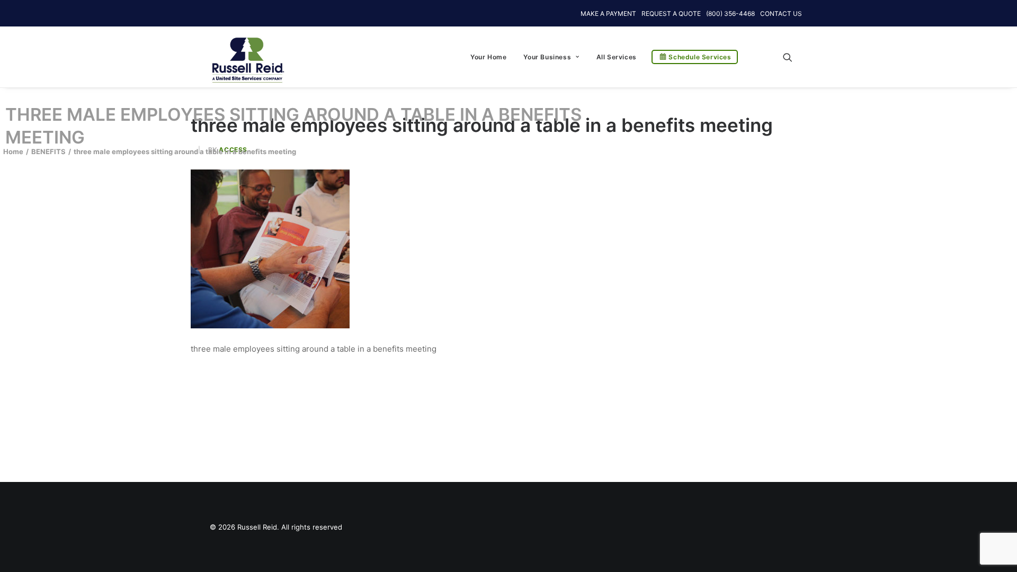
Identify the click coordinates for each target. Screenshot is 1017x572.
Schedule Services (699, 56)
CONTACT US (781, 13)
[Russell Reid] (248, 54)
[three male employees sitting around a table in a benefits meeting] (270, 325)
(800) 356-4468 (730, 13)
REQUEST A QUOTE (671, 13)
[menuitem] (488, 57)
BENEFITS (48, 151)
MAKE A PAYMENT (608, 13)
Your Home (488, 57)
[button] (792, 57)
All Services (616, 57)
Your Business (547, 57)
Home (13, 151)
